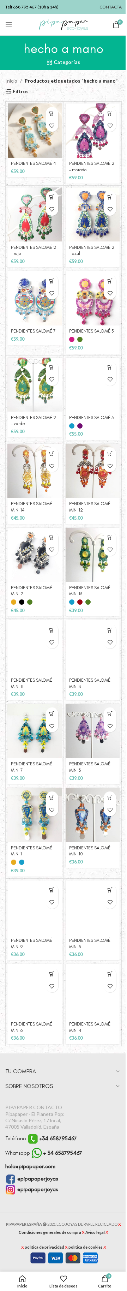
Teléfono (41, 1138)
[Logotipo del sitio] (63, 24)
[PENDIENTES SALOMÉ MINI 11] (34, 647)
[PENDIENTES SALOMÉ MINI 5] (93, 907)
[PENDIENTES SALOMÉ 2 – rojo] (34, 214)
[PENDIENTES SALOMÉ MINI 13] (93, 555)
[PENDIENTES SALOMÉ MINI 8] (93, 647)
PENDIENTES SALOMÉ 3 (91, 417)
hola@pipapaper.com (30, 1166)
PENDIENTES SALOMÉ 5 (91, 331)
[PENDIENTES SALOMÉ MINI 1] (34, 815)
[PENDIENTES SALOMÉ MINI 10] (93, 815)
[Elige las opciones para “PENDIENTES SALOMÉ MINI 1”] (52, 797)
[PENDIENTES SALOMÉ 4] (34, 130)
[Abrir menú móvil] (9, 25)
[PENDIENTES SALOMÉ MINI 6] (34, 991)
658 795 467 (25, 7)
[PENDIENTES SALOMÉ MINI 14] (34, 471)
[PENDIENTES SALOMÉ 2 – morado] (93, 130)
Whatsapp (43, 1152)
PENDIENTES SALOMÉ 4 (33, 163)
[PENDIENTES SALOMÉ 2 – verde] (34, 385)
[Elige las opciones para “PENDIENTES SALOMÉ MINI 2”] (52, 537)
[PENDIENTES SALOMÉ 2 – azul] (93, 214)
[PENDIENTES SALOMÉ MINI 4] (93, 991)
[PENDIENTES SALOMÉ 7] (34, 298)
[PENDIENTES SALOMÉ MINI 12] (93, 471)
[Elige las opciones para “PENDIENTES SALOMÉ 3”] (110, 367)
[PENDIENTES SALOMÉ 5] (93, 298)
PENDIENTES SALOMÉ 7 (33, 331)
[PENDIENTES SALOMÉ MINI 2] (34, 555)
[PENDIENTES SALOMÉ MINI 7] (34, 731)
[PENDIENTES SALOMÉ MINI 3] (93, 731)
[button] (52, 113)
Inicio (11, 81)
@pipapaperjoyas (37, 1178)
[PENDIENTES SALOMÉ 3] (93, 385)
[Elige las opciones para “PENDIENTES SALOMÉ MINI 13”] (110, 537)
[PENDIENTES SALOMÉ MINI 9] (34, 907)
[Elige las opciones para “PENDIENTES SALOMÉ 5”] (110, 281)
